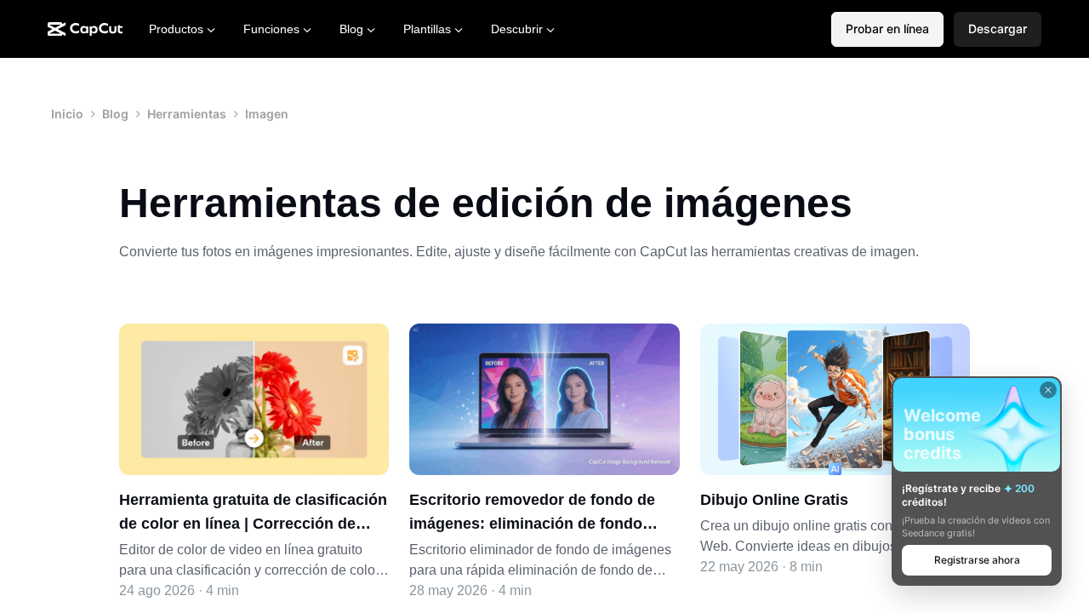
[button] (997, 29)
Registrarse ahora (977, 559)
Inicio (67, 113)
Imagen (266, 113)
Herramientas (186, 113)
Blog (115, 113)
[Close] (1048, 389)
